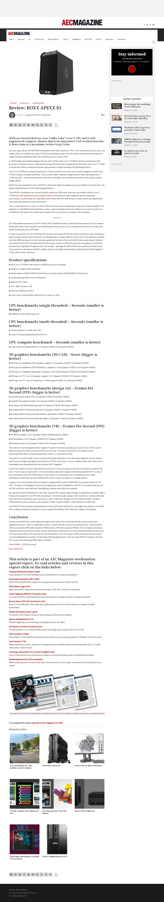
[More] (50, 125)
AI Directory (39, 39)
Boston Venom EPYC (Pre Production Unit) (27, 601)
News (11, 39)
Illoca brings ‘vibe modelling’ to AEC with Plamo (137, 105)
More (98, 39)
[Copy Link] (46, 125)
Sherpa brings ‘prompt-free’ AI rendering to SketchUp (137, 117)
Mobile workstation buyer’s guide (23, 612)
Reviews (13, 103)
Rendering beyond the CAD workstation (26, 659)
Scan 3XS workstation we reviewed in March (34, 195)
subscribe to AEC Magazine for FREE (47, 723)
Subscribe (121, 39)
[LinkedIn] (150, 25)
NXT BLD (88, 39)
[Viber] (37, 125)
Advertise (109, 39)
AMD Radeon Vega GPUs (19, 586)
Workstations (53, 39)
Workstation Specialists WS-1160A (24, 579)
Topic (65, 39)
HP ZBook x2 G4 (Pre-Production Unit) (25, 626)
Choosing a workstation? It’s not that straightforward (32, 652)
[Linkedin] (20, 125)
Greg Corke (46, 115)
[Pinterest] (24, 125)
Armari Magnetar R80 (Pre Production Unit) (27, 594)
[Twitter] (147, 25)
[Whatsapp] (42, 125)
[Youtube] (153, 25)
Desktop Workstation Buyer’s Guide (24, 571)
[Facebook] (144, 25)
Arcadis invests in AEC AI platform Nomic (135, 152)
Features (20, 39)
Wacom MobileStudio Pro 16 (21, 619)
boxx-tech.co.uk (15, 549)
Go (132, 69)
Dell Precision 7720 (17, 641)
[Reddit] (28, 125)
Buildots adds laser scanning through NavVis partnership (137, 140)
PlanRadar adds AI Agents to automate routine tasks (137, 128)
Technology (24, 103)
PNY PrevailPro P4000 (19, 634)
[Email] (33, 125)
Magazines (77, 39)
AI (29, 39)
